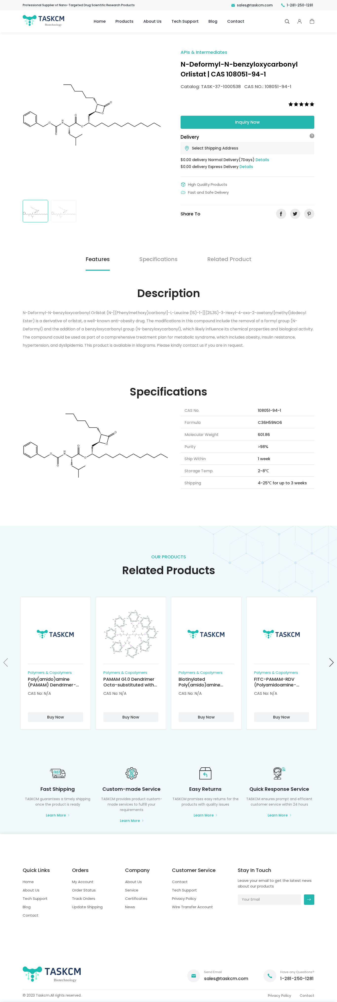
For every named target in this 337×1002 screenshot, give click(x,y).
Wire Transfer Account (192, 906)
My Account (83, 881)
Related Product (229, 259)
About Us (152, 21)
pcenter (299, 21)
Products (124, 21)
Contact (235, 21)
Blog (212, 21)
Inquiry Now (247, 122)
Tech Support (185, 21)
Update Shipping (87, 906)
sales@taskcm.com (255, 5)
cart (312, 21)
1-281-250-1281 (300, 5)
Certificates (136, 898)
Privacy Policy (184, 898)
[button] (5, 662)
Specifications (158, 259)
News (130, 906)
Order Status (84, 890)
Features (98, 259)
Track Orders (83, 898)
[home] (44, 26)
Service (131, 890)
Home (100, 21)
